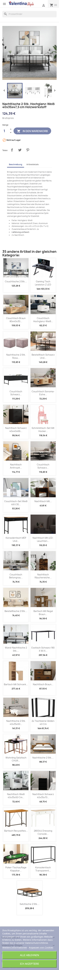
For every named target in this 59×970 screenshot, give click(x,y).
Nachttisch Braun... (43, 684)
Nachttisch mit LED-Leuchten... (43, 539)
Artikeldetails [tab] (32, 164)
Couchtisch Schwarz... (16, 393)
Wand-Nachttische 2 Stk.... (16, 649)
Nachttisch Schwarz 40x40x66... (16, 429)
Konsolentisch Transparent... (43, 869)
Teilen (12, 150)
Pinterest (28, 150)
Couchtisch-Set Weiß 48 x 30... (16, 503)
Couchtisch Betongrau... (16, 576)
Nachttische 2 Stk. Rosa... (16, 356)
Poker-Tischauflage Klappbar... (15, 869)
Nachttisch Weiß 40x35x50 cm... (16, 796)
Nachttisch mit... (43, 501)
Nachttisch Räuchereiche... (43, 576)
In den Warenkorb (32, 131)
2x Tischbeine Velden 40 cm (43, 722)
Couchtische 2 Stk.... (16, 281)
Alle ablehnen (29, 955)
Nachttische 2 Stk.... (43, 757)
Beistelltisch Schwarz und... (43, 356)
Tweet (20, 150)
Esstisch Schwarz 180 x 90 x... (43, 649)
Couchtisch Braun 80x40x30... (16, 320)
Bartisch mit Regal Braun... (43, 613)
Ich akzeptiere (29, 963)
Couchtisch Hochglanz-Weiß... (43, 320)
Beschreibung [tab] (15, 164)
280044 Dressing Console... (43, 832)
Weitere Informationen (14, 947)
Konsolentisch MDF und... (16, 539)
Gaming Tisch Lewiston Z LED (43, 283)
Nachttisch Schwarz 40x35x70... (43, 796)
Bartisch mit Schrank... (16, 684)
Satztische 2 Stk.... (29, 904)
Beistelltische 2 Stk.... (16, 611)
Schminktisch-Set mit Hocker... (43, 429)
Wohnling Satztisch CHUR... (16, 759)
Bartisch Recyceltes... (16, 830)
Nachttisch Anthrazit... (16, 466)
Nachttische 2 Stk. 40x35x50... (16, 722)
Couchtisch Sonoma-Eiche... (43, 393)
